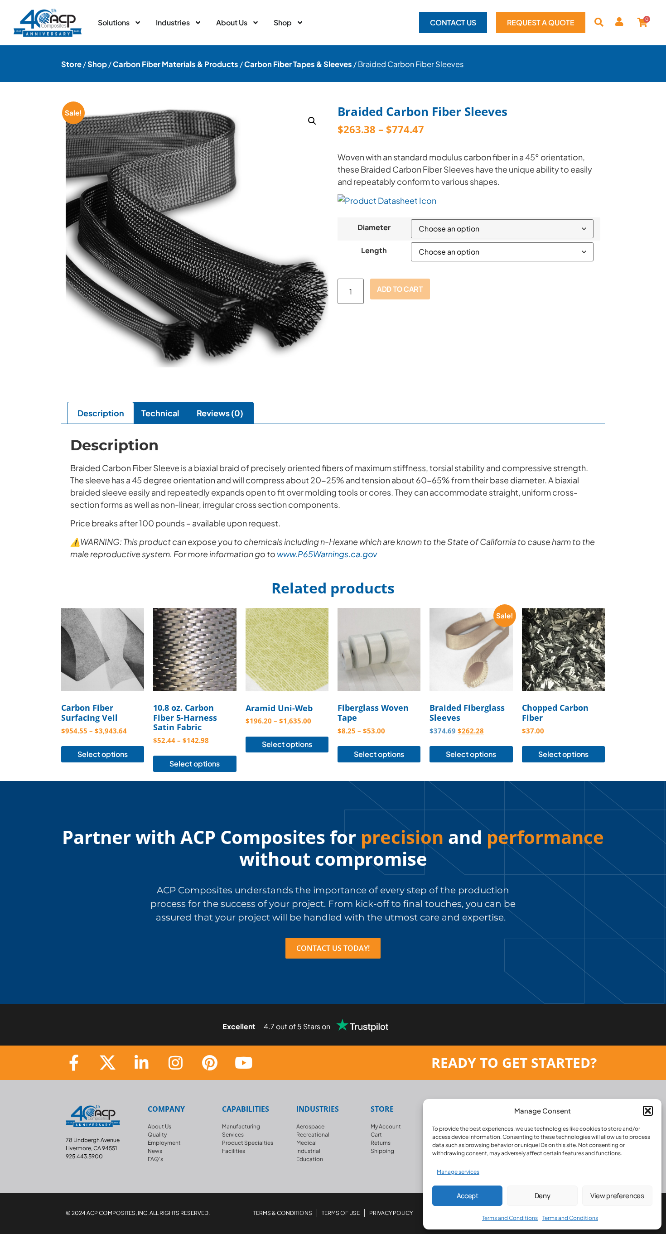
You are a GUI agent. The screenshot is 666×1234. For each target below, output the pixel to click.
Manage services (458, 1171)
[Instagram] (175, 1062)
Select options (102, 754)
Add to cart (400, 289)
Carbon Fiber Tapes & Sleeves (298, 64)
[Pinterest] (209, 1062)
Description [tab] (100, 413)
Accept (467, 1195)
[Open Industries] (198, 22)
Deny (542, 1195)
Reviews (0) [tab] (220, 413)
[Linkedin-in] (142, 1062)
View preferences (617, 1195)
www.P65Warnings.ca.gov (327, 554)
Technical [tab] (160, 413)
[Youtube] (243, 1062)
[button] (647, 1110)
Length (374, 250)
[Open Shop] (300, 22)
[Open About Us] (255, 22)
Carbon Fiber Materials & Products (175, 64)
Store (71, 64)
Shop (97, 64)
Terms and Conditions (510, 1218)
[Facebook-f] (74, 1062)
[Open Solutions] (137, 22)
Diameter (374, 227)
